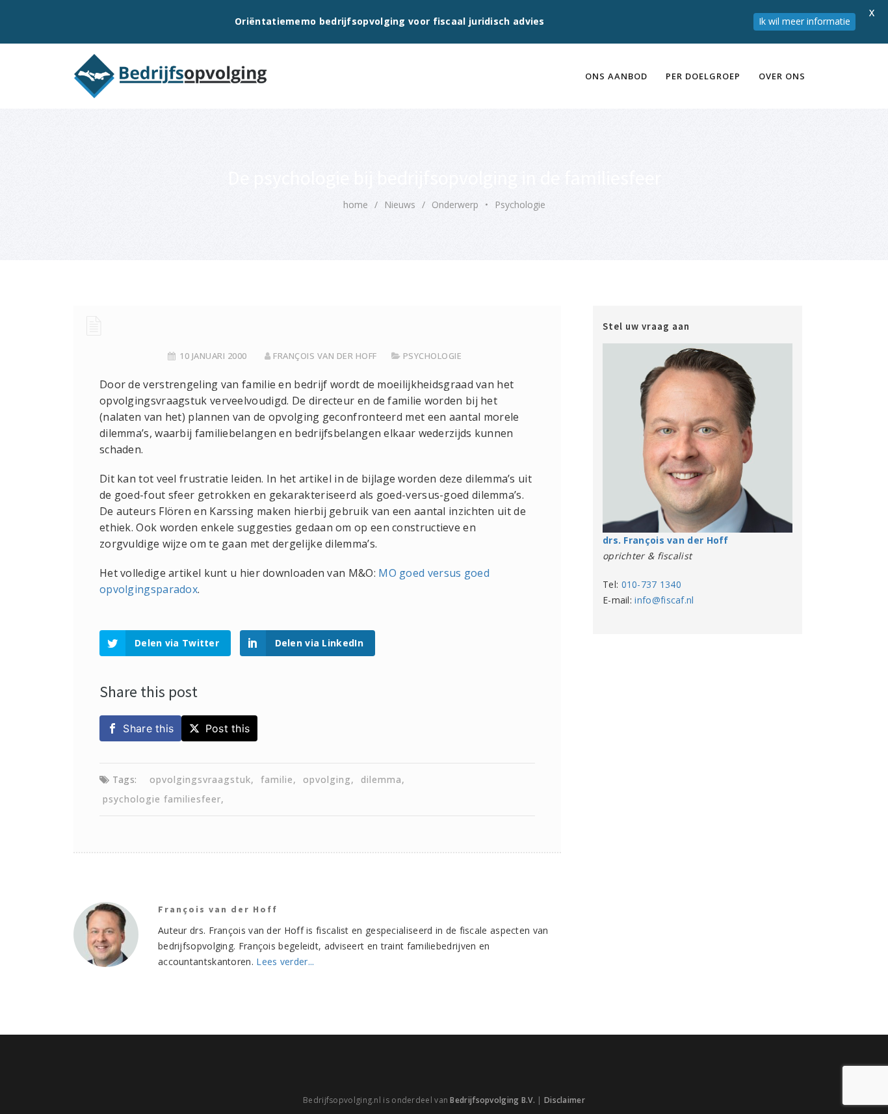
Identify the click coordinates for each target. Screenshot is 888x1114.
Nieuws (399, 204)
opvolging (327, 779)
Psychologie (520, 204)
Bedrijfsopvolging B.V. (492, 1100)
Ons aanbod (616, 76)
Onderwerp (455, 204)
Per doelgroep (703, 76)
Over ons (782, 76)
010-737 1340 (651, 584)
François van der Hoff (325, 356)
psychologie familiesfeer (162, 799)
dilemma (381, 779)
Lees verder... (285, 961)
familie (277, 779)
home (355, 204)
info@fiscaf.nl (664, 600)
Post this (227, 728)
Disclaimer (564, 1100)
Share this (148, 728)
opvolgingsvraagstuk (200, 779)
